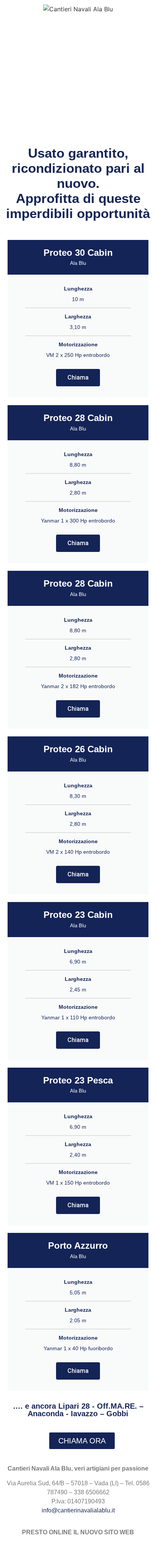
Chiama (78, 377)
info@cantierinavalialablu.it (78, 1510)
